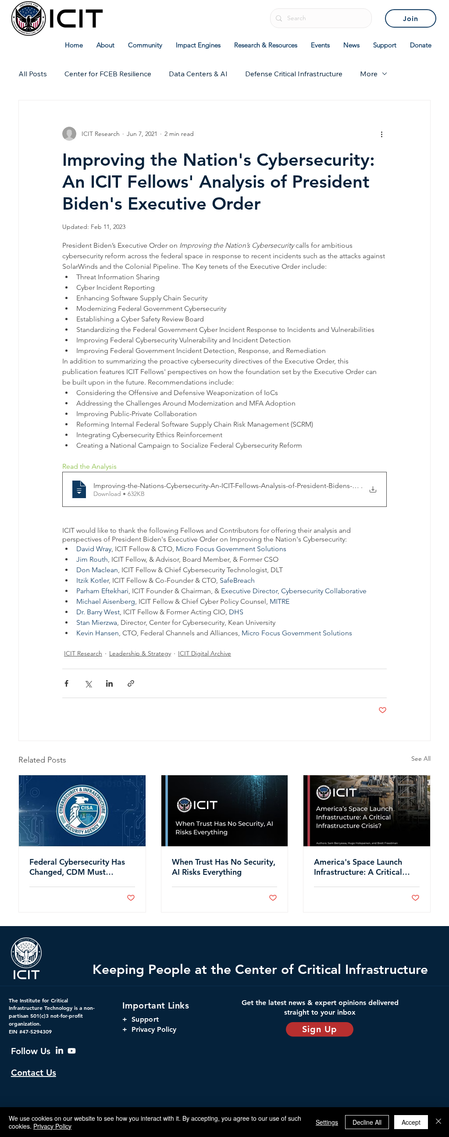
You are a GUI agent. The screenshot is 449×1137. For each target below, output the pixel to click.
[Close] (438, 1122)
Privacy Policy (52, 1126)
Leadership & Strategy (140, 653)
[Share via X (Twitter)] (88, 683)
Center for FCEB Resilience (107, 73)
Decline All (367, 1122)
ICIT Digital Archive (204, 653)
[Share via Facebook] (66, 683)
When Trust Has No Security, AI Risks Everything (223, 867)
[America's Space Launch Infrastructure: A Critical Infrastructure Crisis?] (366, 810)
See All (421, 759)
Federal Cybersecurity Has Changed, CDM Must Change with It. (77, 867)
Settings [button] (327, 1122)
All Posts (32, 73)
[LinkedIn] (59, 1050)
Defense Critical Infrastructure (293, 73)
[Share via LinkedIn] (109, 683)
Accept (411, 1122)
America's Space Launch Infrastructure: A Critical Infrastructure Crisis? (358, 867)
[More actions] (381, 133)
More (369, 73)
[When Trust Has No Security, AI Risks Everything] (224, 810)
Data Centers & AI (198, 73)
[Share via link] (131, 683)
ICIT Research (83, 653)
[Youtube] (71, 1050)
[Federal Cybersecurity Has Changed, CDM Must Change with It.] (82, 810)
